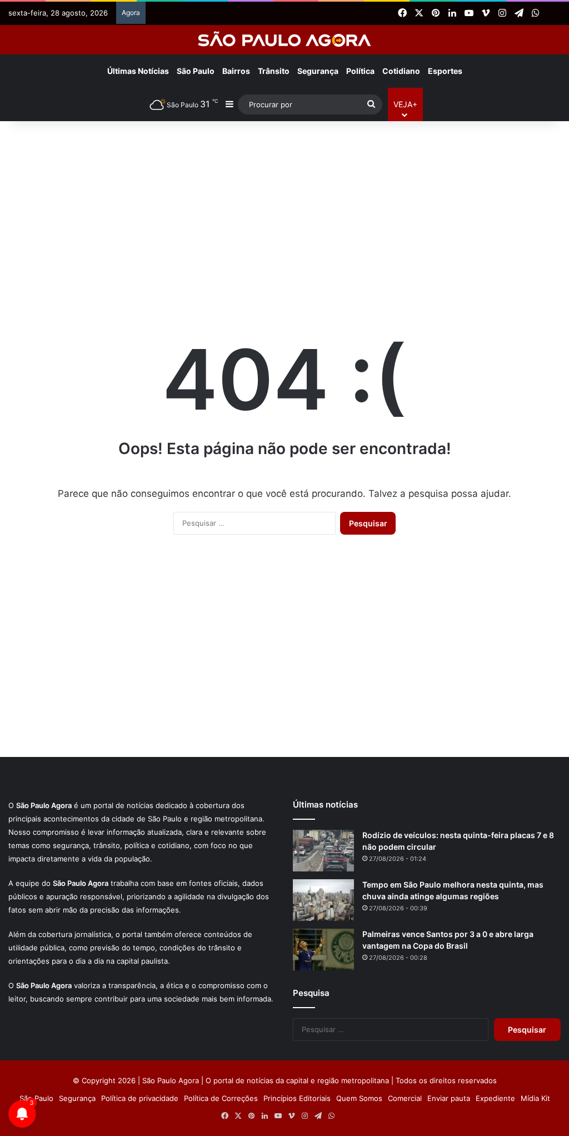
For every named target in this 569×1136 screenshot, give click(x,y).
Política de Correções (221, 1098)
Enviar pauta (448, 1098)
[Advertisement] (284, 210)
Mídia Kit (535, 1098)
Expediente (495, 1098)
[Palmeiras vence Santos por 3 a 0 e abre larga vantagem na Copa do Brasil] (323, 949)
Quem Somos (359, 1098)
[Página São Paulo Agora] (552, 13)
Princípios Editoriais (297, 1098)
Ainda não (276, 113)
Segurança (77, 1098)
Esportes (445, 71)
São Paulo (36, 1098)
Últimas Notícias (138, 71)
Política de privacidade (139, 1098)
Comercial (405, 1098)
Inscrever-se (366, 113)
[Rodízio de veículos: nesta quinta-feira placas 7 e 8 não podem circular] (323, 850)
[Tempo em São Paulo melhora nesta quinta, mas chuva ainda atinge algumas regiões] (323, 900)
